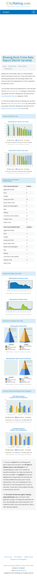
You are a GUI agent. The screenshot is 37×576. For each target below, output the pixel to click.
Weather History (28, 557)
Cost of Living (8, 557)
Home (4, 66)
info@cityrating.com (20, 570)
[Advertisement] (18, 34)
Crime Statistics (12, 66)
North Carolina (22, 66)
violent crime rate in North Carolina (16, 103)
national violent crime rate (13, 91)
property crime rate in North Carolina (11, 108)
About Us (6, 565)
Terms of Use (25, 565)
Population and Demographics (18, 559)
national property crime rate (9, 96)
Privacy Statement (15, 565)
